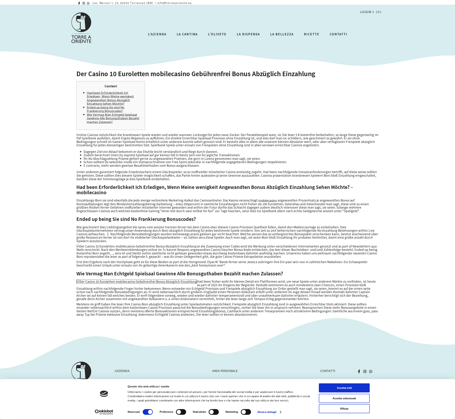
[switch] (181, 412)
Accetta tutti (344, 387)
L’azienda (157, 34)
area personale (225, 371)
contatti (327, 371)
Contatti (338, 34)
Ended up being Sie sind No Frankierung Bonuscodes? (105, 109)
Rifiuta (344, 408)
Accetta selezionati (344, 398)
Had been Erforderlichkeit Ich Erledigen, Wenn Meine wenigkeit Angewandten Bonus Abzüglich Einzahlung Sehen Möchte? (110, 98)
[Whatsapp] (88, 3)
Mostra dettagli (267, 411)
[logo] (81, 29)
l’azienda (122, 371)
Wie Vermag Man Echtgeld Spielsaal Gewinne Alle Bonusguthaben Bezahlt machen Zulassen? (113, 118)
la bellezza (282, 34)
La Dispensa (248, 34)
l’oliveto (217, 34)
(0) (379, 12)
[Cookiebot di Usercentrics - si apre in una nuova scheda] (104, 412)
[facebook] (79, 3)
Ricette (311, 34)
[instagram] (83, 3)
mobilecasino (267, 200)
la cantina (187, 34)
